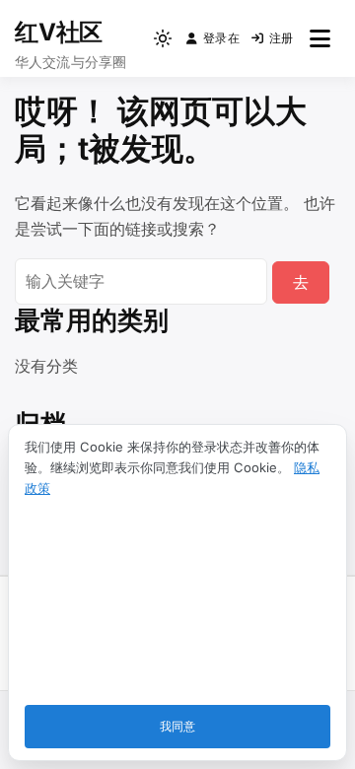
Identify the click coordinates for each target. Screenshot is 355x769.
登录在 (221, 38)
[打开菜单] (320, 38)
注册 (281, 38)
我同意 (177, 726)
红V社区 (59, 32)
